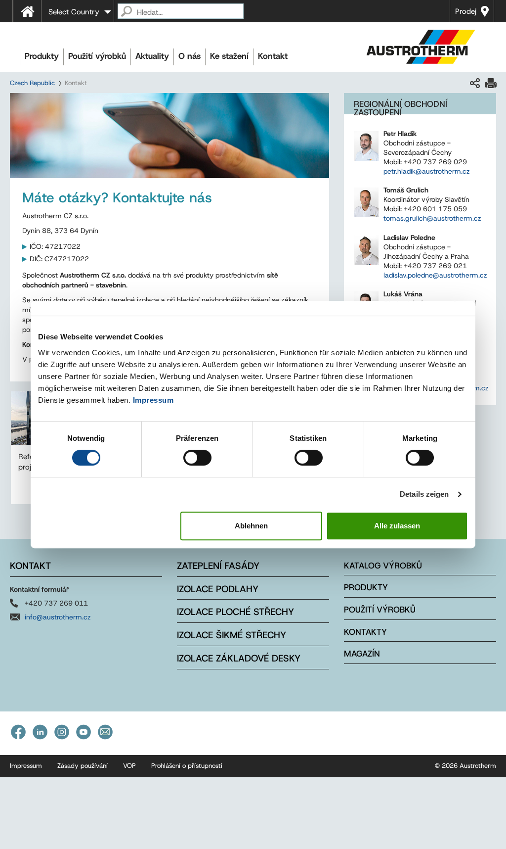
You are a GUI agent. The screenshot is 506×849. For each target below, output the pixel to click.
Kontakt (273, 55)
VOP (129, 765)
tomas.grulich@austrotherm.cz (432, 218)
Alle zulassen (397, 525)
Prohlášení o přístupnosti (186, 765)
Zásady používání (82, 765)
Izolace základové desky (238, 658)
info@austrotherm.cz (58, 617)
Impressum (153, 400)
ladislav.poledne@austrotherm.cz (435, 275)
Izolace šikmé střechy (231, 635)
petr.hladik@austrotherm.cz (426, 171)
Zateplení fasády (218, 566)
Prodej (465, 11)
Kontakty (365, 631)
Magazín (362, 653)
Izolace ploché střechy (235, 612)
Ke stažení (229, 55)
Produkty (42, 55)
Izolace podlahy (217, 589)
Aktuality (152, 55)
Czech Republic (32, 83)
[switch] (197, 458)
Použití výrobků (97, 55)
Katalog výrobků (383, 565)
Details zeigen (424, 494)
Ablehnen (251, 525)
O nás (189, 55)
